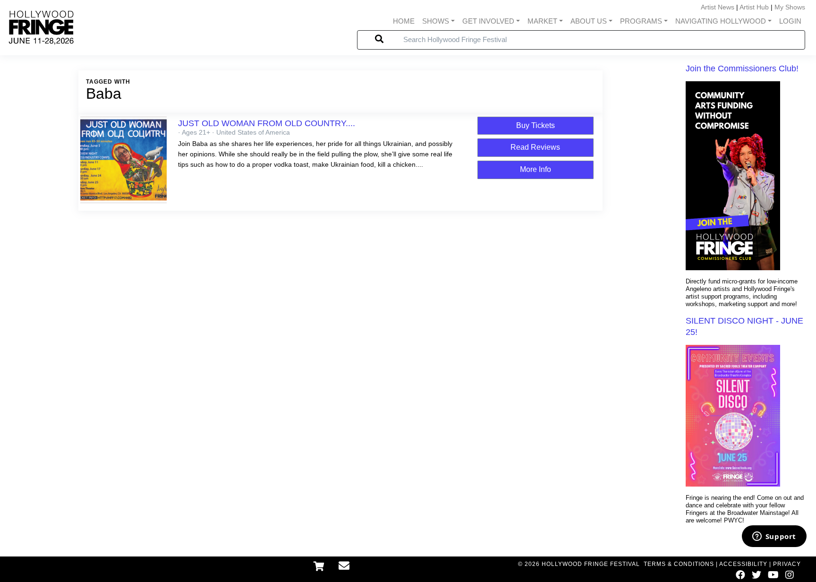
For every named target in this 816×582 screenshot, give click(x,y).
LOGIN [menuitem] (790, 21)
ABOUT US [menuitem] (588, 21)
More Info (535, 169)
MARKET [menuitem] (542, 21)
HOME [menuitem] (404, 21)
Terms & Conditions (679, 564)
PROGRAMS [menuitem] (641, 21)
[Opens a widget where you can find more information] (774, 537)
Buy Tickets (535, 125)
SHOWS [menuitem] (435, 21)
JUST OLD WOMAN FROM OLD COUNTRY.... (266, 123)
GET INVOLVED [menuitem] (488, 21)
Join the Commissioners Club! (742, 68)
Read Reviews (535, 147)
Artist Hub (754, 7)
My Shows (789, 7)
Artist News (717, 7)
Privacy (787, 564)
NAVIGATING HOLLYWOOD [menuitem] (720, 21)
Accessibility (743, 564)
